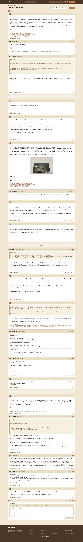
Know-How (39, 1)
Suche (31, 531)
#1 (73, 13)
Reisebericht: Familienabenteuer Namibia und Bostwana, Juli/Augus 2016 (20, 33)
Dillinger (13, 13)
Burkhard (13, 249)
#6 (73, 142)
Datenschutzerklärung (68, 530)
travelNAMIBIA (14, 41)
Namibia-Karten (55, 533)
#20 (73, 488)
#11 (73, 275)
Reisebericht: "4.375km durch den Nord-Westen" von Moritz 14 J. (19, 35)
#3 (73, 56)
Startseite (22, 1)
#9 (73, 223)
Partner (54, 531)
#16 (73, 396)
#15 (73, 378)
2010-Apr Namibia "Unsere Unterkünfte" (48, 326)
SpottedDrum (14, 331)
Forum (33, 1)
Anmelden (72, 1)
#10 (73, 249)
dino (12, 275)
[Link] (41, 505)
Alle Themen (28, 1)
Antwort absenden (69, 518)
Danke (10, 38)
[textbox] (41, 511)
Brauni (13, 100)
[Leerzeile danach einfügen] (39, 505)
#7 (73, 191)
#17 (73, 416)
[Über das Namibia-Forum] (9, 2)
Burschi (13, 396)
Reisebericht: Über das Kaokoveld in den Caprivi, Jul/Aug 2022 (19, 36)
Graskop (13, 358)
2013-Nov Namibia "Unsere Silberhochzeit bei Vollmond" (32, 326)
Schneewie (14, 191)
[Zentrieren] (33, 505)
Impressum (67, 528)
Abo (42, 533)
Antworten (72, 7)
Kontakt (66, 534)
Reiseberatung (32, 534)
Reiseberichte (32, 530)
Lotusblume (14, 302)
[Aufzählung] (31, 505)
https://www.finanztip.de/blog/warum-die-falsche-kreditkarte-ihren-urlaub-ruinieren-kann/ (27, 282)
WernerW (13, 488)
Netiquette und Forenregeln (69, 533)
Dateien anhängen (13, 515)
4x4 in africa (14, 56)
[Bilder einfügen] (49, 505)
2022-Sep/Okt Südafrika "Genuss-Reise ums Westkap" (24, 325)
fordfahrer (14, 223)
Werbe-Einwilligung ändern (69, 531)
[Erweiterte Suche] (62, 2)
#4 (73, 100)
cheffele (13, 455)
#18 (73, 455)
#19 (73, 471)
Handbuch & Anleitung (45, 536)
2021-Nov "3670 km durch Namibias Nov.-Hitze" (40, 325)
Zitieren (18, 38)
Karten (54, 530)
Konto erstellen (44, 530)
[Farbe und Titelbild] (67, 8)
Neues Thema (32, 533)
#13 (73, 331)
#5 (73, 116)
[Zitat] (35, 505)
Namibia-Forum (14, 1)
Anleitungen (14, 5)
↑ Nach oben (72, 500)
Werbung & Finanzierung (46, 534)
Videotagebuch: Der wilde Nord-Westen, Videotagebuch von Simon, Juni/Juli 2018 (22, 34)
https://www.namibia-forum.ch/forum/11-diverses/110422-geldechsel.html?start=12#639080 (45, 259)
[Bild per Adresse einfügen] (47, 505)
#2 (73, 41)
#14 (73, 358)
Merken (62, 7)
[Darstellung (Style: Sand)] (67, 2)
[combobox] (56, 2)
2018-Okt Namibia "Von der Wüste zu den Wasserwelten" (57, 325)
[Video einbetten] (45, 505)
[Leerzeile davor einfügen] (37, 505)
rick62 (13, 116)
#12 (73, 302)
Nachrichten (44, 531)
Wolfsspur (13, 202)
